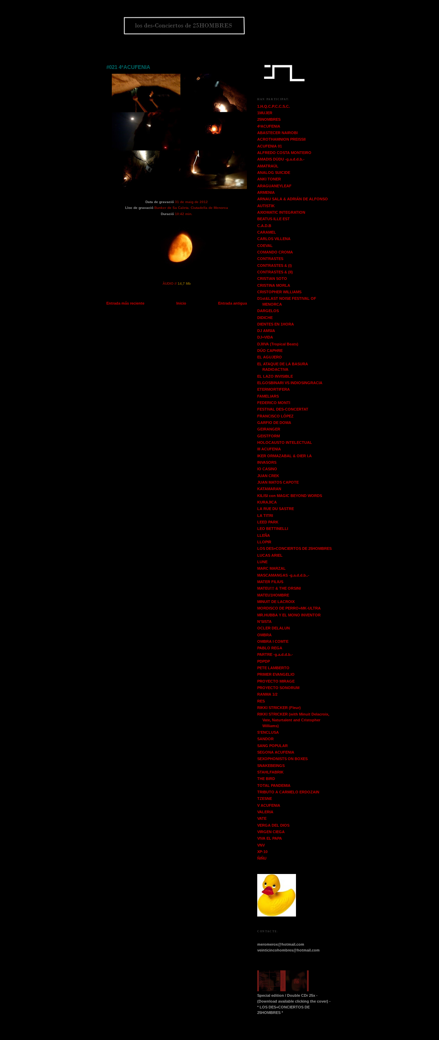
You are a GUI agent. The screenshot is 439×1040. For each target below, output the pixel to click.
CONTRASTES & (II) (275, 272)
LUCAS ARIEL (270, 555)
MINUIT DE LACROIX (276, 602)
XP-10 (262, 852)
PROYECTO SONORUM (278, 688)
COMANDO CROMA (275, 252)
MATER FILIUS (270, 582)
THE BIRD (266, 779)
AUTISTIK (266, 206)
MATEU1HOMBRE (273, 595)
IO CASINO (267, 469)
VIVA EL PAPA (269, 838)
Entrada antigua (232, 303)
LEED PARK (267, 522)
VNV (261, 845)
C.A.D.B (264, 226)
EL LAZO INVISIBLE (275, 376)
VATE (261, 818)
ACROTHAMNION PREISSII (281, 139)
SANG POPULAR (272, 746)
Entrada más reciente (125, 303)
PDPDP (263, 661)
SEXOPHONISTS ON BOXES (282, 759)
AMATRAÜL (267, 166)
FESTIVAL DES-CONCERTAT (282, 409)
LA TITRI (265, 515)
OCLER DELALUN (273, 628)
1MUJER (264, 113)
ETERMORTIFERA (273, 389)
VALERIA (265, 812)
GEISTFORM (268, 436)
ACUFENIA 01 (269, 146)
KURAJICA (267, 502)
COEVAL (265, 246)
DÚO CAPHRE (270, 350)
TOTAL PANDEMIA (273, 785)
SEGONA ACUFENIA (275, 752)
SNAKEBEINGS (271, 766)
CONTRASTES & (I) (274, 265)
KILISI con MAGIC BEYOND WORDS (289, 496)
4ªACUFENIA (268, 126)
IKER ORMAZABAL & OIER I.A (284, 456)
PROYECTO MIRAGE (276, 681)
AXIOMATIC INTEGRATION (281, 212)
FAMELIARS (268, 396)
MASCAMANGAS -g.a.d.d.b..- (283, 575)
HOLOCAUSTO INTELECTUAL (284, 442)
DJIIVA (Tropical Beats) (277, 344)
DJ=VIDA (265, 337)
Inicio (181, 303)
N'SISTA (264, 621)
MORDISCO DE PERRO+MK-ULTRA (289, 608)
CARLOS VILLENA (273, 239)
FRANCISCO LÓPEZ (275, 416)
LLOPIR (264, 542)
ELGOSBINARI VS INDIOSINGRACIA (289, 383)
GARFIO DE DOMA (274, 423)
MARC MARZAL (271, 568)
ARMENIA (266, 192)
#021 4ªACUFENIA (128, 67)
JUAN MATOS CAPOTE (278, 482)
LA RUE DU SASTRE (275, 509)
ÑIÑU (261, 858)
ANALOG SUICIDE (273, 172)
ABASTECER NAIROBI (277, 133)
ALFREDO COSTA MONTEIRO (284, 153)
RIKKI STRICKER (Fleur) (279, 708)
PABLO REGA (269, 648)
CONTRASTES (270, 259)
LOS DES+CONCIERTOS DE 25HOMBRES (294, 548)
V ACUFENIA (268, 805)
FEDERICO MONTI (273, 403)
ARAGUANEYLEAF (274, 186)
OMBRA (264, 635)
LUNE (262, 562)
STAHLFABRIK (270, 772)
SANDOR (265, 739)
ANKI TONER (269, 179)
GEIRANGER (268, 429)
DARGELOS (268, 311)
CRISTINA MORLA (273, 285)
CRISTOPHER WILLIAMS (279, 292)
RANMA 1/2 (267, 694)
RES (261, 701)
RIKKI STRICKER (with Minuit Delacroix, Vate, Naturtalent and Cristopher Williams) (293, 720)
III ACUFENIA (269, 449)
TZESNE (264, 798)
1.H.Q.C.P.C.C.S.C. (273, 106)
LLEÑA (263, 535)
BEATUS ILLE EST (273, 219)
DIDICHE (265, 318)
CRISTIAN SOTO (272, 278)
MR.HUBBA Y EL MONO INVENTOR (289, 615)
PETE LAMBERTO (273, 668)
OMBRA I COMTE (272, 641)
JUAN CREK (268, 476)
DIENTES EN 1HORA (275, 324)
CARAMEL (266, 232)
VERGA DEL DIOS (273, 825)
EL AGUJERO (269, 357)
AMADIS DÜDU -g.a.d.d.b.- (281, 159)
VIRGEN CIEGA (271, 832)
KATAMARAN (269, 489)
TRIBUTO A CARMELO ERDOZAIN (288, 792)
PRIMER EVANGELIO (276, 674)
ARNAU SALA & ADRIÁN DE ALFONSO (292, 199)
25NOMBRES (269, 119)
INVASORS (266, 462)
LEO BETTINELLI (272, 529)
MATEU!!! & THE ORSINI (279, 588)
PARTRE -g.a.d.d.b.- (275, 654)
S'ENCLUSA (268, 732)
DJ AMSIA (266, 331)
